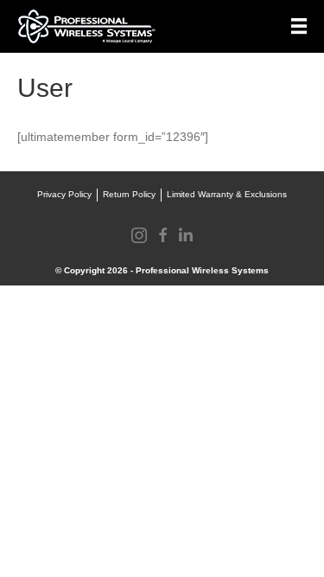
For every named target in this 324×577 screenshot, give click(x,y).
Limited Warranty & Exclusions (227, 194)
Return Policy (129, 194)
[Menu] (299, 26)
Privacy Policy (64, 194)
